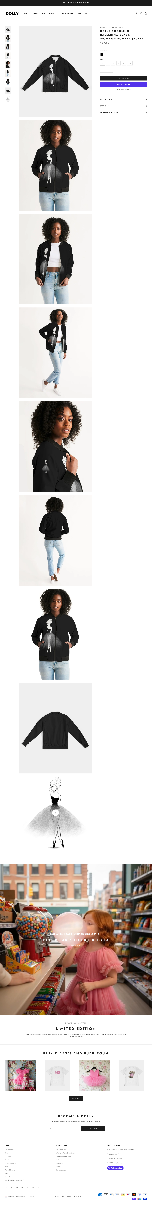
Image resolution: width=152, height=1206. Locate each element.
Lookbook (59, 1160)
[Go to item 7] (8, 82)
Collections (48, 13)
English (33, 1196)
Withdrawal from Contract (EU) (14, 1180)
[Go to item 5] (8, 64)
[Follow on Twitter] (11, 1187)
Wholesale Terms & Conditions (65, 1153)
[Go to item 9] (8, 99)
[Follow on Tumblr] (38, 1187)
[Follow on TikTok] (27, 1187)
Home (26, 13)
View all (76, 1098)
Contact (7, 1177)
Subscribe (93, 1129)
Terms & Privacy (10, 1170)
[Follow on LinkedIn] (33, 1187)
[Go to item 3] (8, 47)
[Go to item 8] (8, 90)
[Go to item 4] (8, 55)
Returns (7, 1153)
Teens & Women (66, 13)
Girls (35, 13)
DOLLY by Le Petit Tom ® (111, 27)
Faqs (6, 1167)
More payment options (123, 89)
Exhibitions (59, 1163)
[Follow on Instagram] (17, 1187)
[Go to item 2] (8, 38)
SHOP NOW (76, 945)
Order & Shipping (10, 1163)
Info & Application (61, 1150)
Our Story (8, 1156)
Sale (87, 13)
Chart (108, 106)
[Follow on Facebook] (6, 1187)
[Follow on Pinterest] (22, 1187)
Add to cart (123, 78)
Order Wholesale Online (63, 1156)
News (6, 1173)
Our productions (61, 1170)
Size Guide (8, 1160)
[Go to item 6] (8, 73)
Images (58, 1167)
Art (79, 13)
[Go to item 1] (8, 29)
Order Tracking (9, 1150)
